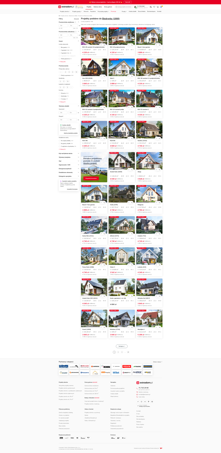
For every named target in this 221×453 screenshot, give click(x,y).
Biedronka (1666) (73, 15)
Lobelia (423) (142, 267)
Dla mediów (139, 427)
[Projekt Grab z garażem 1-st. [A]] (122, 287)
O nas (138, 414)
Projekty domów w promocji (92, 412)
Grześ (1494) (86, 329)
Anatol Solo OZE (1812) (90, 298)
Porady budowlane (64, 423)
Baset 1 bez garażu (144, 47)
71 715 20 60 (140, 6)
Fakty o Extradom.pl (90, 420)
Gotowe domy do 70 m (91, 391)
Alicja (139, 172)
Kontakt (159, 11)
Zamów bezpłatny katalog (66, 412)
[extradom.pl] (66, 6)
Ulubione (112, 386)
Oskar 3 (112, 267)
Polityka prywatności (116, 426)
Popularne (93, 11)
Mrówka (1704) (115, 329)
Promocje (113, 11)
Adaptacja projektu (64, 420)
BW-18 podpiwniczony (117, 47)
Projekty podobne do (100, 18)
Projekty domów (64, 15)
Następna (121, 346)
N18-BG (112, 141)
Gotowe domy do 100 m (91, 393)
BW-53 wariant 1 (143, 109)
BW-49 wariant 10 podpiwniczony (93, 47)
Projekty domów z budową (92, 404)
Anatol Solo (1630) (116, 172)
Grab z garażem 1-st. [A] (118, 298)
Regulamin (113, 423)
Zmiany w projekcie (64, 415)
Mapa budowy (114, 396)
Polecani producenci (64, 428)
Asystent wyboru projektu (117, 391)
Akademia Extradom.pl (91, 418)
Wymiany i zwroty (115, 420)
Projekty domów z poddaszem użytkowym (70, 391)
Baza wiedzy (62, 426)
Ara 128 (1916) (87, 78)
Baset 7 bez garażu (88, 205)
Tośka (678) (114, 205)
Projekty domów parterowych (67, 388)
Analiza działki (132, 11)
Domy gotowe (108, 7)
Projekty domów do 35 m (66, 396)
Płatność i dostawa (115, 418)
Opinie (86, 415)
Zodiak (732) (142, 236)
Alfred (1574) (114, 236)
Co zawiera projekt (64, 418)
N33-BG (85, 141)
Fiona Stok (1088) (88, 267)
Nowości (86, 11)
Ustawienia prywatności (116, 428)
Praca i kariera (140, 424)
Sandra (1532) (142, 141)
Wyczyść (76, 19)
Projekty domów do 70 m (66, 399)
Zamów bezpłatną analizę (71, 133)
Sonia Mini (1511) (88, 236)
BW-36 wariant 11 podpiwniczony (149, 78)
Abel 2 (112, 78)
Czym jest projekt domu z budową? (94, 401)
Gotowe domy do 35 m (91, 388)
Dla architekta (141, 11)
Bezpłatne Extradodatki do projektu (119, 415)
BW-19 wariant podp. (117, 109)
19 (128, 352)
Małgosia (140, 205)
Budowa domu (98, 7)
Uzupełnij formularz (72, 189)
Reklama (138, 422)
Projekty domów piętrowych (66, 393)
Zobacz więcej (157, 362)
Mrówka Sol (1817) (144, 298)
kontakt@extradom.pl (144, 394)
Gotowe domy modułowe (91, 386)
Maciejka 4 (141, 329)
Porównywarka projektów (117, 388)
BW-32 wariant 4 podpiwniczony (93, 109)
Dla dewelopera (151, 11)
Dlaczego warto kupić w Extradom (119, 412)
